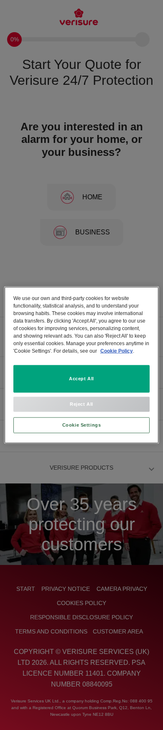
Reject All (81, 404)
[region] (81, 365)
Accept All (81, 378)
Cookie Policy (116, 351)
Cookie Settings (81, 424)
